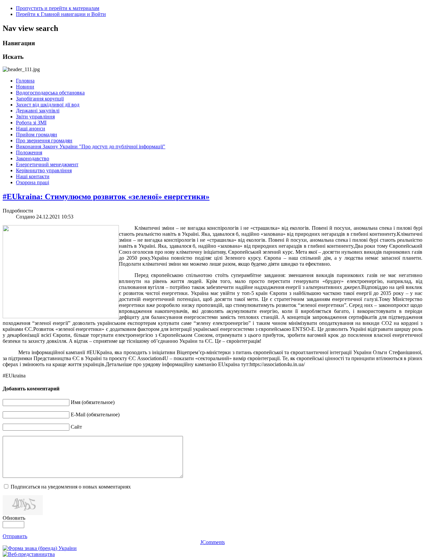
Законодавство (32, 158)
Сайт (76, 427)
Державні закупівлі (37, 110)
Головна (25, 80)
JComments (212, 542)
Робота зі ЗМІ (31, 122)
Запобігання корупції (40, 98)
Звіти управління (35, 116)
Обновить (14, 518)
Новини (25, 86)
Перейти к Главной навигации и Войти (61, 14)
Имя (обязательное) (93, 402)
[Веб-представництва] (29, 554)
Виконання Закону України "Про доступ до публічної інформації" (90, 146)
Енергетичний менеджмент (47, 164)
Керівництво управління (44, 170)
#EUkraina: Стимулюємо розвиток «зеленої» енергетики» (106, 196)
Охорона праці (32, 182)
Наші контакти (32, 176)
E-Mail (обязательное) (95, 414)
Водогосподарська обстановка (50, 92)
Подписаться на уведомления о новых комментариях (71, 487)
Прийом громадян (36, 134)
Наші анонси (30, 128)
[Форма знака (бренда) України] (40, 548)
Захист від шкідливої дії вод (47, 104)
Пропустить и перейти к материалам (57, 8)
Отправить (15, 536)
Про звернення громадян (44, 140)
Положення (29, 152)
